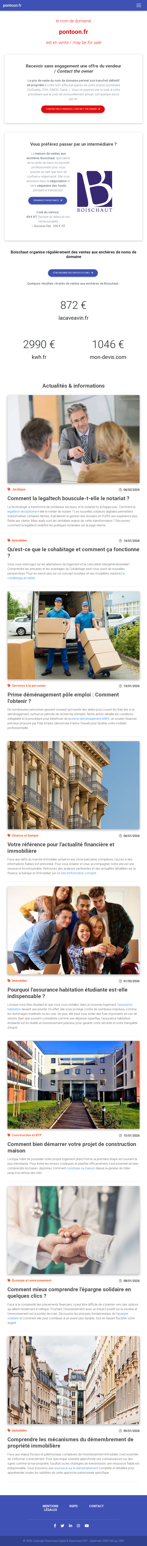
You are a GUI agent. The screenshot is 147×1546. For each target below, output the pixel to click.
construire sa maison (81, 1168)
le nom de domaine (73, 20)
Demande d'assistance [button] (46, 200)
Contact (96, 1506)
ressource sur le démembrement (76, 1468)
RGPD (73, 1506)
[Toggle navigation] (139, 5)
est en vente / (73, 42)
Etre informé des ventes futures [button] (71, 273)
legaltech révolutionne (22, 511)
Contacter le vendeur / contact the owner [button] (71, 109)
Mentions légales (50, 1508)
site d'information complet (78, 873)
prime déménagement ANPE (90, 719)
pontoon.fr (73, 31)
